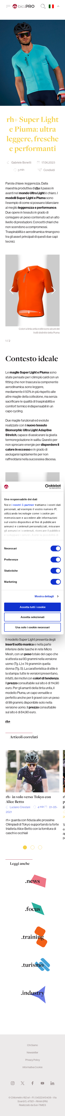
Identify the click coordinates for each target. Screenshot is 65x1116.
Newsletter (32, 1052)
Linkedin (52, 1083)
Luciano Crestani (20, 807)
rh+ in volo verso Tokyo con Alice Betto (28, 799)
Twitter (22, 1083)
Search (43, 6)
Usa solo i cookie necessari (32, 627)
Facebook (32, 1083)
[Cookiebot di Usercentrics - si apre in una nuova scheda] (46, 486)
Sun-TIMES (40, 1105)
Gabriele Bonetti (21, 162)
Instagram (12, 1083)
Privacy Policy (32, 1059)
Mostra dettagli (44, 596)
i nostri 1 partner (23, 504)
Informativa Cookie (32, 1067)
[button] (53, 290)
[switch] (56, 559)
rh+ (7, 721)
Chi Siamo (32, 1045)
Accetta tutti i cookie (33, 606)
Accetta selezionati (32, 617)
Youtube (42, 1083)
